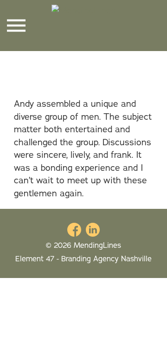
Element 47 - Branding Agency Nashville (83, 258)
